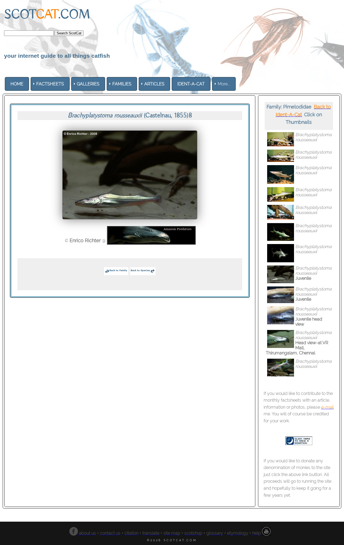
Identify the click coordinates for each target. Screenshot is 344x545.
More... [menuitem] (224, 83)
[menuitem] (17, 84)
